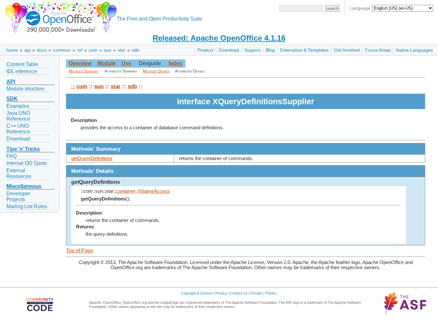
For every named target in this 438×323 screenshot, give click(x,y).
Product (205, 50)
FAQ (11, 156)
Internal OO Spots (26, 163)
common (62, 50)
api (27, 50)
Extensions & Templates (304, 50)
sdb (135, 50)
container (125, 191)
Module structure (25, 88)
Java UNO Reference (18, 116)
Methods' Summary (83, 71)
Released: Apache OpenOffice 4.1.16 (219, 38)
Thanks (270, 293)
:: (73, 86)
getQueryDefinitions (92, 158)
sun (107, 50)
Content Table (22, 64)
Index (175, 63)
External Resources (18, 173)
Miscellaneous (23, 186)
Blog (270, 50)
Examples (17, 106)
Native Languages (414, 50)
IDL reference (21, 71)
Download (229, 50)
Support (252, 50)
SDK (12, 98)
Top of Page (79, 250)
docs (41, 50)
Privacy (221, 293)
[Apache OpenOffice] (60, 16)
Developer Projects (18, 196)
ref (79, 50)
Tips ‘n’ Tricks (23, 149)
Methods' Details (156, 71)
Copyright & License (196, 293)
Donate (256, 293)
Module (106, 63)
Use (126, 63)
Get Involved (347, 50)
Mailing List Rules (26, 206)
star (121, 50)
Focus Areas (378, 50)
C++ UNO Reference (18, 128)
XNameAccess (154, 191)
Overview (80, 63)
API (10, 81)
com (93, 50)
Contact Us (239, 293)
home (12, 50)
